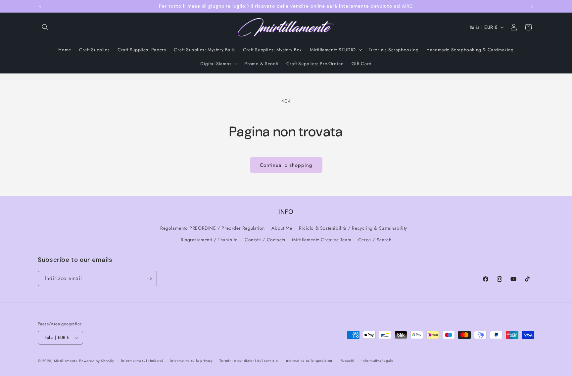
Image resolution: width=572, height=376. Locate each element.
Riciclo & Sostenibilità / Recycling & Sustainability (353, 228)
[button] (45, 27)
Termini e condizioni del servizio (248, 360)
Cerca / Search (374, 240)
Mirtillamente (66, 360)
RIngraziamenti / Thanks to (209, 240)
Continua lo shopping (286, 165)
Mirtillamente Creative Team (321, 240)
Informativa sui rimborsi (142, 360)
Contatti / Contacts (265, 240)
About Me (281, 228)
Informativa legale (377, 360)
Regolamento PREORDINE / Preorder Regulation (212, 228)
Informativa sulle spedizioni (309, 360)
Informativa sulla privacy (191, 360)
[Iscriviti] (149, 278)
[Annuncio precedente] (40, 6)
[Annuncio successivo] (532, 6)
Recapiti (348, 360)
